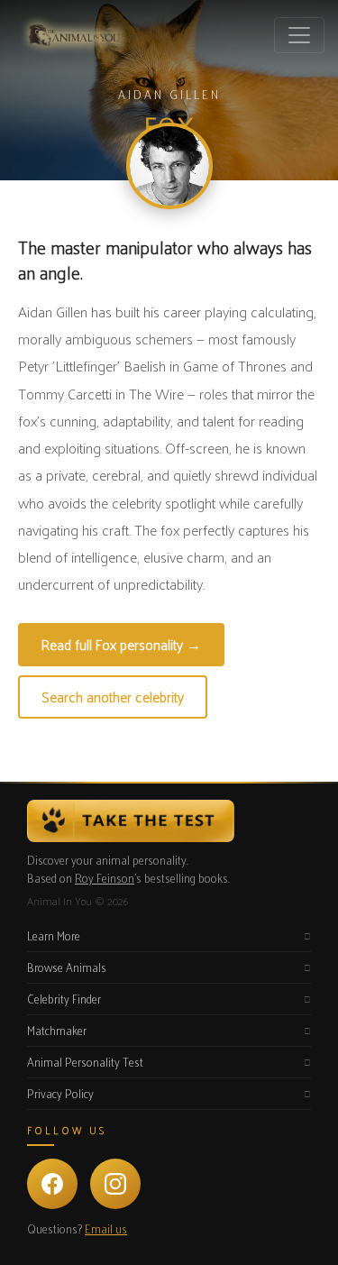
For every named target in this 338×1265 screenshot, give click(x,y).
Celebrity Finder (64, 998)
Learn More (53, 935)
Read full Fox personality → (121, 644)
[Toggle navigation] (299, 35)
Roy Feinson (104, 877)
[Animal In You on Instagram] (115, 1184)
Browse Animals (66, 967)
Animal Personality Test (85, 1061)
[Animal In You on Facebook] (52, 1184)
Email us (106, 1228)
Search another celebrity (112, 696)
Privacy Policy (60, 1093)
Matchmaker (57, 1030)
